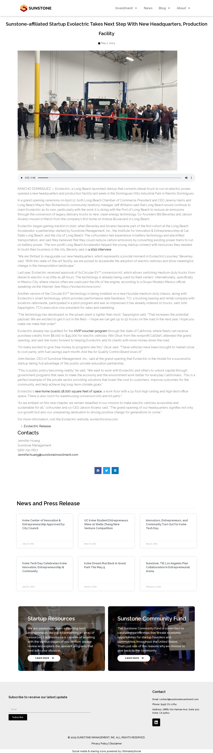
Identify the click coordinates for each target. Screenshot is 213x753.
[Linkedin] (156, 722)
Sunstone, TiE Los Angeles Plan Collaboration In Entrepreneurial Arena (168, 567)
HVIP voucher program (90, 331)
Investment (124, 8)
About (181, 8)
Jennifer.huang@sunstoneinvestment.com (48, 455)
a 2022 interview (99, 249)
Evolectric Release (37, 426)
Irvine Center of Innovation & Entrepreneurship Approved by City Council (43, 524)
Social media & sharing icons (89, 751)
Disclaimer (116, 743)
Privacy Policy (99, 743)
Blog (162, 8)
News (148, 8)
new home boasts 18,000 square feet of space (68, 391)
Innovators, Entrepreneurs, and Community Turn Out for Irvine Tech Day (167, 524)
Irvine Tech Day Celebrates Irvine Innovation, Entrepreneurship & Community (44, 567)
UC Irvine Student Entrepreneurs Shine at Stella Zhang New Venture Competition (106, 524)
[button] (98, 470)
